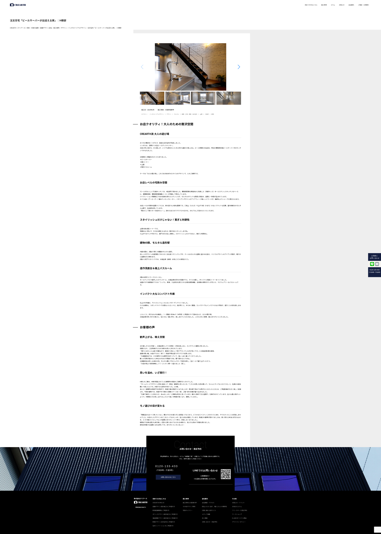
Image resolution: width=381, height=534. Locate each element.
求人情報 (204, 518)
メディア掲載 (206, 514)
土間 (201, 114)
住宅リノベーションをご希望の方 (163, 526)
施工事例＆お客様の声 (190, 502)
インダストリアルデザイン (157, 114)
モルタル (176, 114)
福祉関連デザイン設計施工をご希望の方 (165, 518)
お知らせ (341, 5)
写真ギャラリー (187, 510)
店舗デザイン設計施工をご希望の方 (164, 506)
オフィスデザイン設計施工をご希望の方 (165, 514)
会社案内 (351, 5)
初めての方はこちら (311, 5)
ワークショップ (237, 514)
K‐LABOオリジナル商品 (239, 518)
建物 (212, 114)
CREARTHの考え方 (158, 502)
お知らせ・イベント (238, 502)
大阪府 (207, 114)
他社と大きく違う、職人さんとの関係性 (214, 506)
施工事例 (324, 5)
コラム (333, 5)
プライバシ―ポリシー (239, 522)
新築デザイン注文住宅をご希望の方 (164, 522)
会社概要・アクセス (208, 502)
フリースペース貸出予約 (239, 510)
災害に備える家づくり (209, 510)
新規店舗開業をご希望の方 (161, 510)
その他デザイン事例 (189, 506)
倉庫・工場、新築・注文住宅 (189, 114)
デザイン (169, 114)
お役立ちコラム (237, 506)
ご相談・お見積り (363, 5)
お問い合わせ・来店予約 (209, 522)
